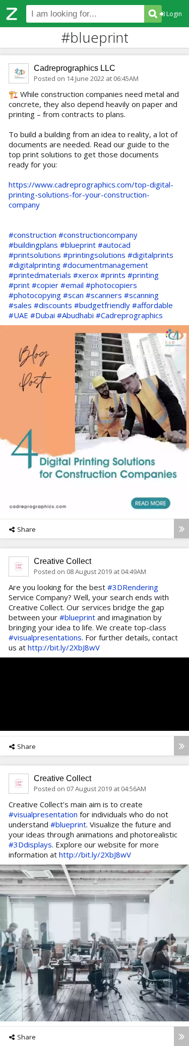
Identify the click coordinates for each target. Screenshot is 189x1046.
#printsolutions (35, 255)
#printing (143, 275)
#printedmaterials (40, 275)
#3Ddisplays (30, 844)
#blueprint (78, 245)
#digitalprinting (34, 265)
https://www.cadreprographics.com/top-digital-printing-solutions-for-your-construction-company (91, 194)
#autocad (114, 245)
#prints (112, 275)
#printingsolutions (94, 255)
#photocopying (35, 295)
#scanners (104, 295)
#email (72, 285)
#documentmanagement (105, 265)
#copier (45, 285)
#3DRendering (132, 587)
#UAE (18, 315)
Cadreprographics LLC (74, 68)
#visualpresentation (43, 814)
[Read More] (181, 528)
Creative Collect (62, 561)
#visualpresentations (45, 637)
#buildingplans (33, 245)
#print (19, 285)
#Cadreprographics (129, 315)
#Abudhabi (75, 315)
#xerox (85, 275)
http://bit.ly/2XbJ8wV (64, 647)
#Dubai (42, 315)
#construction (32, 235)
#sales (20, 305)
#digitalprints (150, 255)
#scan (73, 295)
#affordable (152, 305)
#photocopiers (111, 285)
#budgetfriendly (102, 305)
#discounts (53, 305)
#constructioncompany (98, 235)
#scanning (141, 295)
